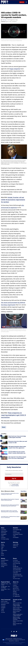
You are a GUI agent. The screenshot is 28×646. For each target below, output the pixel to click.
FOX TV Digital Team (11, 19)
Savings (2, 566)
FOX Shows (15, 560)
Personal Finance (4, 560)
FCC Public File (16, 594)
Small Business (4, 565)
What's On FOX (16, 590)
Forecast (15, 531)
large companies (15, 69)
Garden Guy (15, 545)
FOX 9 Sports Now (17, 571)
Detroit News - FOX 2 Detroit (5, 590)
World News (3, 532)
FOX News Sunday (5, 539)
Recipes (14, 547)
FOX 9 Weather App (17, 529)
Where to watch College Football (16, 605)
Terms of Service (15, 485)
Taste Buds (15, 572)
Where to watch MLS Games (17, 624)
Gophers (3, 545)
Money (3, 558)
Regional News (5, 582)
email (16, 631)
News (17, 19)
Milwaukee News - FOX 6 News (6, 584)
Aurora (2, 555)
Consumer (3, 537)
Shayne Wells (15, 544)
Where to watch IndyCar (16, 612)
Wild (2, 548)
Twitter (2, 609)
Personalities (15, 586)
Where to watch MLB (17, 607)
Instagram (3, 607)
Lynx (2, 552)
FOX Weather (16, 537)
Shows (15, 558)
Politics (2, 535)
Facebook (3, 606)
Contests (15, 585)
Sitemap (14, 591)
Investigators (4, 534)
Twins (2, 547)
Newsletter (3, 604)
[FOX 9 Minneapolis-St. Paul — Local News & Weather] (5, 2)
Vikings (2, 544)
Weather (15, 528)
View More (23, 491)
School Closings (16, 532)
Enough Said (15, 566)
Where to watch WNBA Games (18, 621)
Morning (15, 542)
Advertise (15, 593)
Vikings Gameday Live (17, 568)
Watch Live (22, 2)
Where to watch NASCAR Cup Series (17, 609)
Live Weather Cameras (18, 534)
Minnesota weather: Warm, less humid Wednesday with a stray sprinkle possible (9, 511)
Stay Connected (5, 599)
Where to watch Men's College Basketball (17, 615)
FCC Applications (16, 596)
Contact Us (15, 583)
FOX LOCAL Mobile (5, 603)
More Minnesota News (7, 491)
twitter (14, 631)
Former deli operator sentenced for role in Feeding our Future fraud (10, 494)
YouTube (3, 612)
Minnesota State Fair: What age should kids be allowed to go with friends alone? (10, 505)
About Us (15, 582)
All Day (14, 565)
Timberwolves (4, 550)
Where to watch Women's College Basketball (16, 618)
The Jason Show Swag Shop (17, 576)
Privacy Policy (15, 484)
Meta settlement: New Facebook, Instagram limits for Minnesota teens (10, 500)
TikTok (2, 610)
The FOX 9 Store (16, 578)
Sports (3, 542)
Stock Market (4, 563)
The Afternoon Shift (17, 574)
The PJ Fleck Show (17, 569)
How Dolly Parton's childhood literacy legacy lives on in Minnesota (10, 517)
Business (3, 561)
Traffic (14, 535)
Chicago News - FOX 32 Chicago (5, 587)
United (2, 553)
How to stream (4, 601)
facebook (11, 631)
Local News (3, 529)
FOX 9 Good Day (16, 563)
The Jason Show (16, 561)
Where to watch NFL (17, 603)
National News (4, 531)
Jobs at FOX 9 (16, 588)
